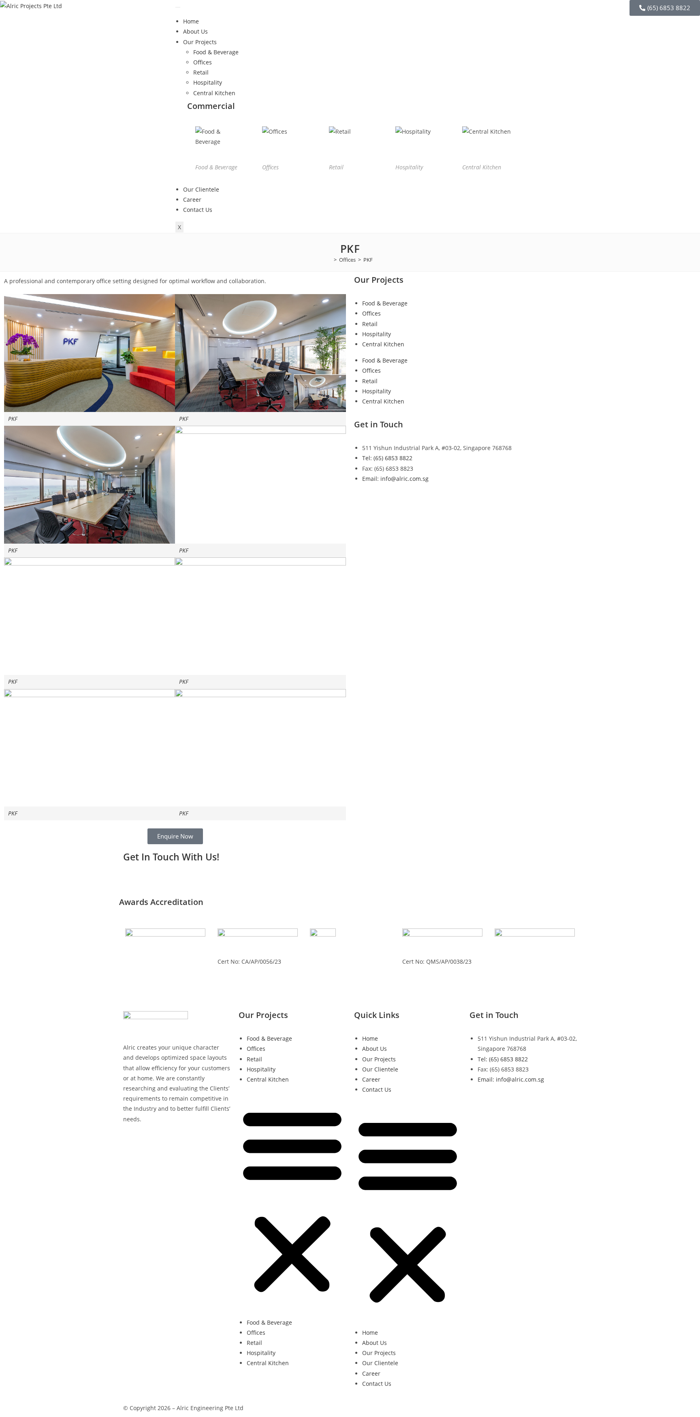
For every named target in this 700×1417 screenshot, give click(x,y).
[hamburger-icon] (178, 7)
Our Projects (200, 42)
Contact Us (197, 209)
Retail (201, 72)
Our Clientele (201, 189)
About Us (195, 31)
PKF (368, 259)
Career (192, 199)
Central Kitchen (214, 93)
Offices (202, 62)
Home (191, 21)
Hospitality (207, 82)
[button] (292, 1200)
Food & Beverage (216, 52)
